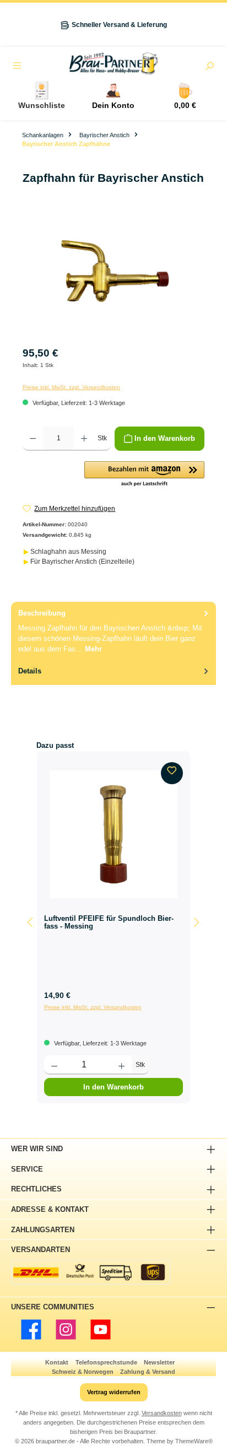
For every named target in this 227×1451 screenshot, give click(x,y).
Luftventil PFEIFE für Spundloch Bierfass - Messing (109, 922)
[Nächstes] (196, 922)
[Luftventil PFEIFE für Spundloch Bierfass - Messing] (113, 834)
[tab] (113, 631)
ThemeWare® (194, 1441)
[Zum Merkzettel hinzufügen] (172, 773)
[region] (113, 276)
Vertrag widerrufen (113, 1392)
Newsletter (159, 1362)
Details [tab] (29, 671)
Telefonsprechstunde (106, 1362)
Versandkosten (162, 1413)
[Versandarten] (90, 1272)
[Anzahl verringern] (33, 439)
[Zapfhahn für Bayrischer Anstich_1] (113, 276)
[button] (144, 474)
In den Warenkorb (113, 1087)
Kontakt (56, 1362)
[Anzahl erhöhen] (84, 439)
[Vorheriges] (31, 922)
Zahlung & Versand (147, 1371)
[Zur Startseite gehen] (113, 63)
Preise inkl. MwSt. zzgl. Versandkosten (71, 387)
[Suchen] (209, 67)
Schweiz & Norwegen (83, 1371)
